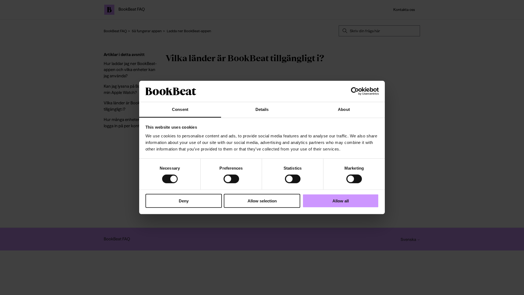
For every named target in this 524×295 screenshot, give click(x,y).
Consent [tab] (180, 109)
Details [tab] (262, 109)
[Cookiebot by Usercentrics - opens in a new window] (355, 91)
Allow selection (262, 200)
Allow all (340, 200)
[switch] (231, 179)
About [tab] (344, 109)
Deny (184, 200)
